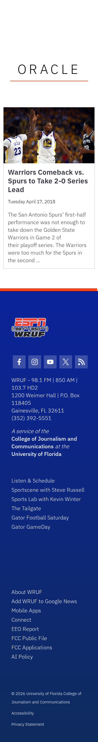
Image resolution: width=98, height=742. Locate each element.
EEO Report (25, 629)
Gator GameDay (30, 526)
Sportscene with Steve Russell (47, 489)
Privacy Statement (27, 724)
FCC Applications (31, 647)
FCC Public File (29, 638)
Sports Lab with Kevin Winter (46, 499)
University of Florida (36, 454)
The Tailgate (26, 508)
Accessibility (22, 713)
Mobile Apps (26, 610)
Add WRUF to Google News (44, 601)
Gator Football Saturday (40, 517)
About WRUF (26, 592)
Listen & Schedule (33, 480)
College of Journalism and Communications (44, 442)
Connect (21, 619)
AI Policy (22, 656)
